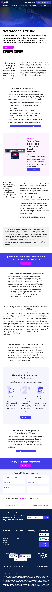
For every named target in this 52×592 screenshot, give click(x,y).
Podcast (17, 538)
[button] (6, 5)
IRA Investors (6, 542)
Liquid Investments (35, 488)
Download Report (30, 2)
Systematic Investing (12, 477)
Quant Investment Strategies (35, 478)
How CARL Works (7, 545)
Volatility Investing (11, 488)
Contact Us (5, 547)
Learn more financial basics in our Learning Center (24, 126)
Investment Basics (19, 536)
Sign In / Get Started (43, 2)
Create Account (44, 544)
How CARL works (32, 169)
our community (12, 409)
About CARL (30, 534)
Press (28, 538)
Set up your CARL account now (25, 451)
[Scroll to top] (49, 589)
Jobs (28, 536)
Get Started (7, 47)
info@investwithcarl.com (42, 566)
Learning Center (19, 534)
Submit (46, 517)
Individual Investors (7, 536)
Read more (7, 482)
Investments (6, 534)
